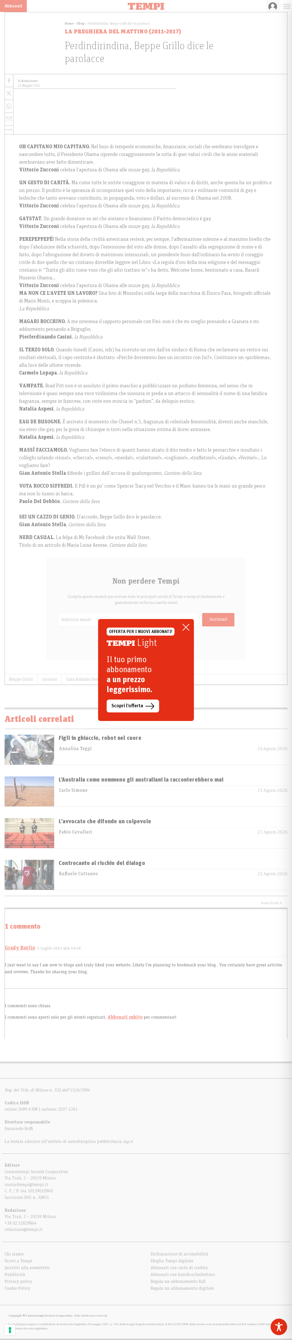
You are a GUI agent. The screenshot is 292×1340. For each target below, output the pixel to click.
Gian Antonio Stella (84, 679)
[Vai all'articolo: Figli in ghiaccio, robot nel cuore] (29, 750)
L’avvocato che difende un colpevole (105, 821)
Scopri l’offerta (127, 705)
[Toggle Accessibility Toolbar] (279, 1327)
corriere (49, 679)
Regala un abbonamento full (178, 1281)
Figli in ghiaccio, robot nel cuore (100, 738)
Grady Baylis (20, 948)
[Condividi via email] (9, 119)
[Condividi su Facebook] (9, 80)
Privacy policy (18, 1281)
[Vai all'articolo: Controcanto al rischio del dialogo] (29, 875)
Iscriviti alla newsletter (27, 1267)
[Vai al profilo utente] (272, 6)
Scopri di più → (271, 903)
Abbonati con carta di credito (179, 1267)
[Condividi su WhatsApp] (9, 106)
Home (69, 23)
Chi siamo (14, 1254)
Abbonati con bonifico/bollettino (183, 1274)
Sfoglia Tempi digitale (172, 1261)
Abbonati (13, 6)
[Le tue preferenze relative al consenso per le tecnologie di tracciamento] (10, 1330)
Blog (80, 23)
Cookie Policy (17, 1288)
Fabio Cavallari (75, 832)
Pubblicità (15, 1274)
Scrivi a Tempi (18, 1261)
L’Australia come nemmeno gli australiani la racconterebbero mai (141, 780)
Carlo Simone (73, 790)
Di (28, 81)
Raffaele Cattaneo (78, 874)
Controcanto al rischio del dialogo (102, 863)
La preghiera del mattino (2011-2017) (123, 32)
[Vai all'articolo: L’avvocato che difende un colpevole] (29, 833)
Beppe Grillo (21, 679)
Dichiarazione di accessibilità (179, 1254)
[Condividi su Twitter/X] (9, 93)
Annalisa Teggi (75, 748)
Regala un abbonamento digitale (182, 1288)
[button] (9, 130)
